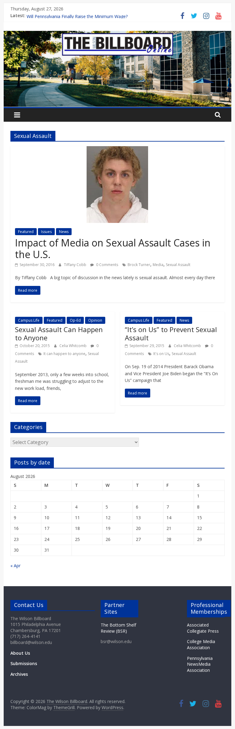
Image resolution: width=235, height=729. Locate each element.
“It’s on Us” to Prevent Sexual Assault (171, 333)
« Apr (15, 565)
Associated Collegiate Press (203, 628)
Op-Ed (75, 320)
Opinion (95, 320)
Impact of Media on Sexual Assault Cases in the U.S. (113, 248)
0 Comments (106, 264)
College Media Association (201, 644)
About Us (20, 653)
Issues (46, 231)
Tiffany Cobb (75, 264)
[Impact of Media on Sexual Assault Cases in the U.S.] (117, 149)
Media (158, 264)
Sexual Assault (178, 264)
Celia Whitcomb (73, 345)
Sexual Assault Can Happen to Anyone (59, 333)
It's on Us (161, 353)
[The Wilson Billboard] (118, 34)
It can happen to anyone (64, 353)
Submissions (23, 663)
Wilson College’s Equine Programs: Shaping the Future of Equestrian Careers (102, 13)
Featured (26, 231)
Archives (19, 674)
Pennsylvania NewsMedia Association (200, 664)
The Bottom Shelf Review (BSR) (118, 628)
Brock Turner (139, 264)
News (64, 231)
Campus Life (28, 320)
